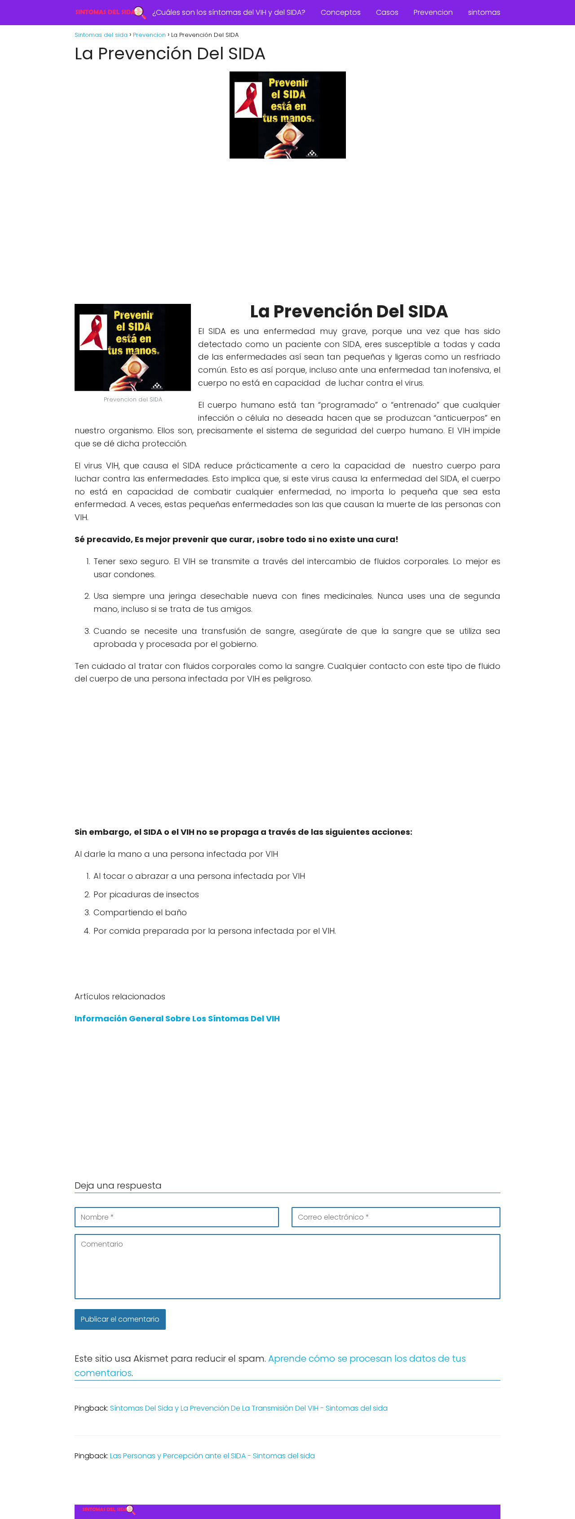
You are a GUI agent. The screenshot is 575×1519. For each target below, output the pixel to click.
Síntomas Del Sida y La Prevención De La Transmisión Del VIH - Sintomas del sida (249, 1408)
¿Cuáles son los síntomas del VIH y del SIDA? (228, 12)
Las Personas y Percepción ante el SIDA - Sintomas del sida (212, 1456)
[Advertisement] (287, 232)
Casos (387, 12)
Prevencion (433, 12)
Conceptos (341, 12)
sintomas (484, 12)
